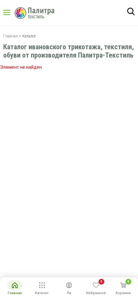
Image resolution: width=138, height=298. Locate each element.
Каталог (12, 12)
